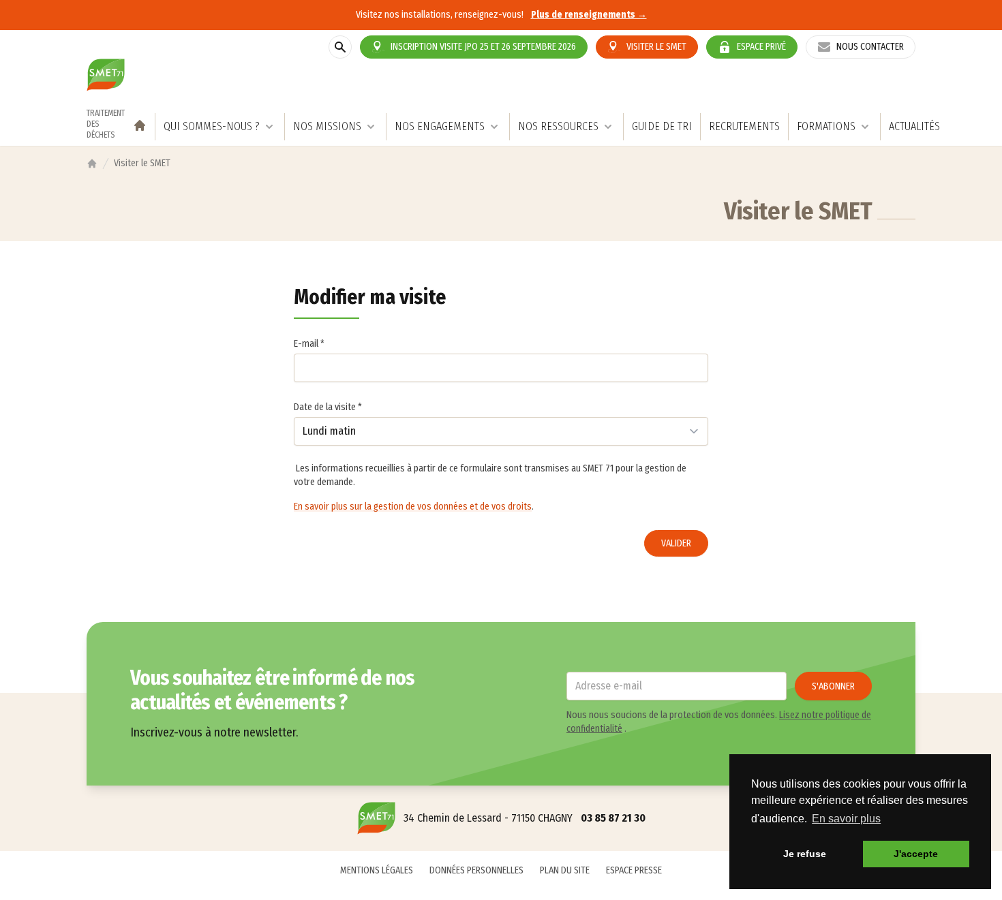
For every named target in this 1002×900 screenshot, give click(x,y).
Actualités (914, 126)
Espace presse (634, 870)
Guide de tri (662, 126)
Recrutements (744, 126)
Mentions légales (376, 870)
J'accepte (916, 853)
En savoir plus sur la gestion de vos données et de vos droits (413, 506)
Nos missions (327, 126)
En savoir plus (846, 818)
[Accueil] (92, 163)
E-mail (309, 344)
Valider (676, 543)
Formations (826, 126)
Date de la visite (328, 407)
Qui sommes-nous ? (212, 126)
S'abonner (833, 686)
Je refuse (804, 853)
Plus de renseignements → (589, 14)
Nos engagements (440, 126)
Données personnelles (476, 870)
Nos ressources (558, 126)
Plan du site (565, 870)
